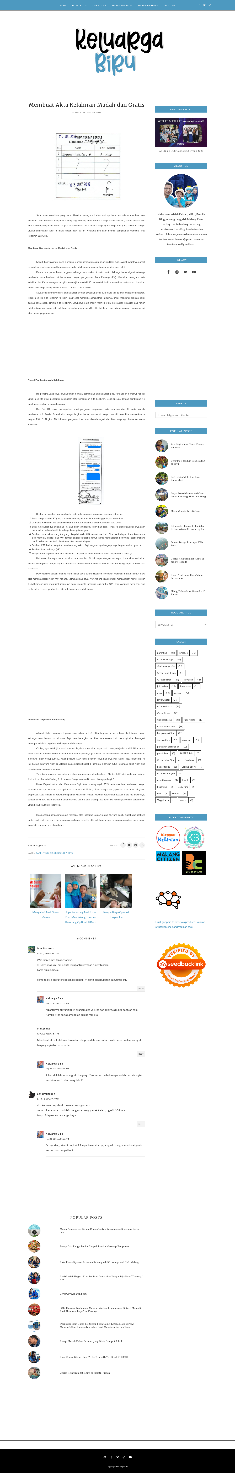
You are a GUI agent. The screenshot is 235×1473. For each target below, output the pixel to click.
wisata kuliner (164, 679)
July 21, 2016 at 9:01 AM (48, 953)
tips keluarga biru (61, 853)
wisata (183, 800)
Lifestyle (183, 652)
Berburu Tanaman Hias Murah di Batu (188, 462)
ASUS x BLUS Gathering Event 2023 (181, 150)
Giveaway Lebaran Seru (73, 1293)
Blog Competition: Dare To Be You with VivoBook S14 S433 (94, 1357)
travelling (188, 679)
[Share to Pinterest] (135, 845)
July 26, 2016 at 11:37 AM (57, 1139)
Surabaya (189, 760)
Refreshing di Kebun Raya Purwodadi (185, 478)
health (185, 780)
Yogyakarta (163, 800)
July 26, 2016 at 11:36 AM (57, 1068)
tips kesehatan (164, 719)
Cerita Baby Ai (188, 766)
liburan (175, 793)
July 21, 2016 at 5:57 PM (48, 1033)
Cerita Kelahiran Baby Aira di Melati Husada (85, 1372)
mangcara (43, 1028)
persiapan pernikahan (168, 746)
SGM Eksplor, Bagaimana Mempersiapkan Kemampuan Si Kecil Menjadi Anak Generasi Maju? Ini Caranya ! (100, 1309)
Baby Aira (183, 786)
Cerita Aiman (163, 713)
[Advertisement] (65, 345)
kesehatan (185, 686)
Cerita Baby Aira (165, 760)
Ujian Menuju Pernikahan (185, 511)
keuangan (162, 786)
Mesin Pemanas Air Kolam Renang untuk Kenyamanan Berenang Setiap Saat (100, 1230)
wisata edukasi (164, 706)
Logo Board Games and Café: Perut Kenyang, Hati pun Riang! (188, 495)
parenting (42, 853)
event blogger (164, 780)
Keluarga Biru (54, 998)
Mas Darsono (45, 948)
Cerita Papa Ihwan (166, 673)
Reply (140, 988)
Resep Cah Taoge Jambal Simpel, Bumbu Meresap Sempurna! (94, 1246)
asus (159, 693)
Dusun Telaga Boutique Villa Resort (187, 544)
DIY (159, 793)
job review (162, 686)
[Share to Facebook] (123, 845)
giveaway (187, 740)
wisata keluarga (165, 659)
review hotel (163, 699)
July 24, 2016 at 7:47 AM (48, 1099)
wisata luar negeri (166, 773)
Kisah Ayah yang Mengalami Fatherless (186, 576)
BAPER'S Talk (186, 753)
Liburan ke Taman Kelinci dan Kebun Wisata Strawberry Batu (188, 527)
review (177, 693)
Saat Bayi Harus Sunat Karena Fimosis (187, 446)
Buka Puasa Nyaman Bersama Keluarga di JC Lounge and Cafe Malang (99, 1262)
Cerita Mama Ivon (166, 726)
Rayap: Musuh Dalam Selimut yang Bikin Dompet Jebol (91, 1341)
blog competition (165, 733)
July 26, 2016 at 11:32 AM (57, 1003)
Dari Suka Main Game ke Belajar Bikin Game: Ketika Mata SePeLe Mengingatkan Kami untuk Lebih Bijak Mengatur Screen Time (97, 1325)
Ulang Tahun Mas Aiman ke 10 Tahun (188, 593)
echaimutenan (46, 1093)
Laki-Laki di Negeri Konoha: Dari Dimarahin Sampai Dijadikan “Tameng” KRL (101, 1278)
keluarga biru (163, 766)
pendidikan (162, 753)
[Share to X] (129, 845)
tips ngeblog (163, 740)
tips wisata (189, 719)
